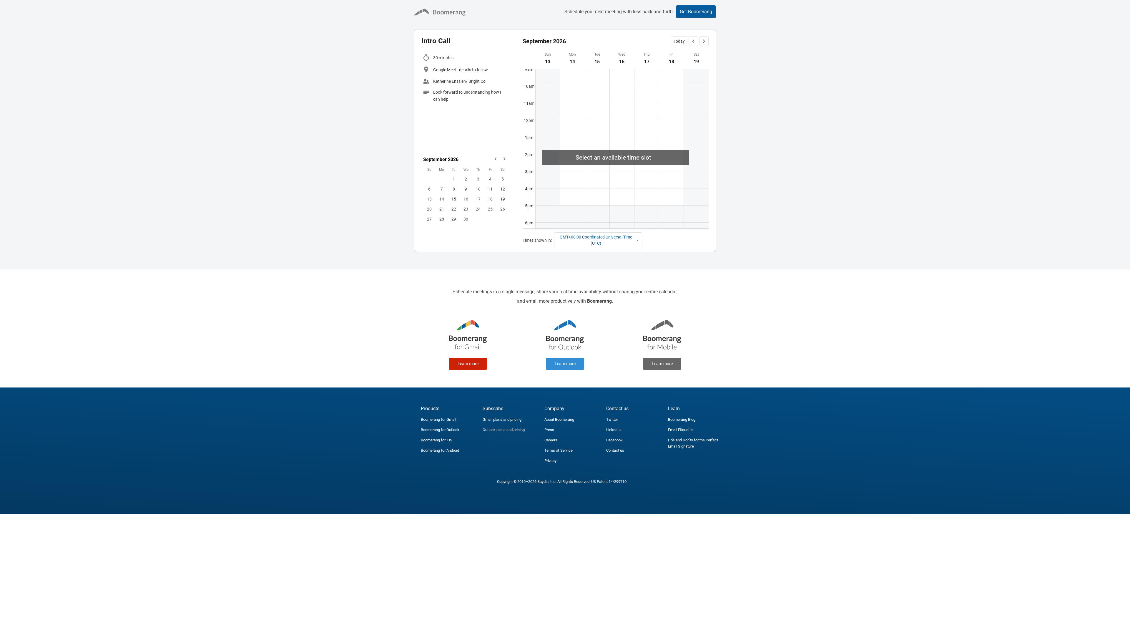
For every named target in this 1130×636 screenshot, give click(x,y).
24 (478, 209)
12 (502, 189)
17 (478, 199)
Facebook (614, 440)
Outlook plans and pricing (504, 430)
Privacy (550, 460)
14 (441, 199)
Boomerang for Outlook (440, 430)
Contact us (615, 450)
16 (465, 199)
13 (429, 199)
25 (490, 209)
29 (453, 219)
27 (429, 219)
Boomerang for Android (440, 450)
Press (549, 430)
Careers (550, 440)
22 (453, 209)
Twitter (612, 419)
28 (441, 219)
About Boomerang (559, 419)
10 (478, 189)
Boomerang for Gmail (438, 419)
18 (490, 199)
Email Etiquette (680, 430)
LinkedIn (613, 430)
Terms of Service (558, 450)
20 (429, 209)
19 (502, 199)
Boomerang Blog (681, 419)
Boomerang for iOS (436, 440)
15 (453, 199)
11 (490, 189)
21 (441, 209)
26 (502, 209)
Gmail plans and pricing (502, 419)
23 (465, 209)
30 (465, 219)
